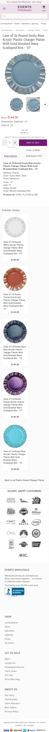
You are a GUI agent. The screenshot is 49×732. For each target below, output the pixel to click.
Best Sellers (11, 707)
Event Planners (12, 703)
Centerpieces (7, 24)
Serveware (20, 30)
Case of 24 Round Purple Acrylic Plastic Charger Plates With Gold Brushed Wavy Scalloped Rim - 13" (13, 405)
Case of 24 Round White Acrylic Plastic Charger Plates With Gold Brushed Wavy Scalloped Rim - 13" (13, 248)
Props (43, 24)
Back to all (24, 480)
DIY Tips (9, 675)
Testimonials (11, 699)
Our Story (9, 695)
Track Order (11, 671)
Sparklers (26, 24)
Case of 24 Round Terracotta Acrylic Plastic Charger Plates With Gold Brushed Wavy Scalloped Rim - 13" (14, 301)
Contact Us (10, 663)
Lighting (34, 24)
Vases (17, 24)
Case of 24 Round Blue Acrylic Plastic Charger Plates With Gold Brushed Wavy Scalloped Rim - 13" (14, 457)
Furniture (9, 643)
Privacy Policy (12, 711)
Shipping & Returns (14, 667)
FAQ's (7, 659)
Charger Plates (34, 30)
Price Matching (12, 679)
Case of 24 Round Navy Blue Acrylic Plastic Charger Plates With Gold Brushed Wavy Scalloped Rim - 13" (14, 352)
